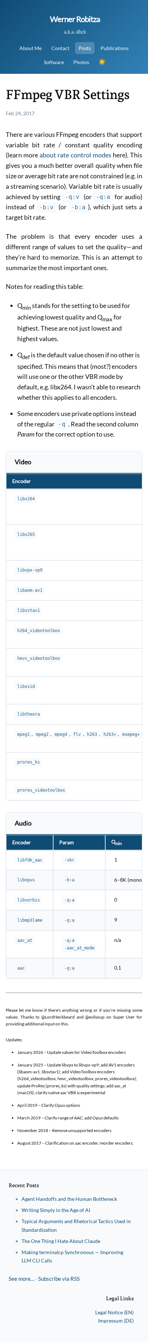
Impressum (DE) (116, 1321)
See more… (21, 1278)
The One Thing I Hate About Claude (61, 1241)
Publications (115, 48)
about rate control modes (75, 155)
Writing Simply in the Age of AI (56, 1210)
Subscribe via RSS (59, 1278)
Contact (60, 48)
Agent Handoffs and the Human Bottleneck (69, 1199)
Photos (81, 62)
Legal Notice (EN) (114, 1312)
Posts (85, 48)
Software (54, 62)
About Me (30, 48)
